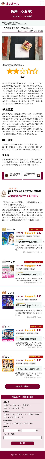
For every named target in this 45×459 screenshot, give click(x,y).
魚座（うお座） (22, 11)
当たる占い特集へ (22, 386)
